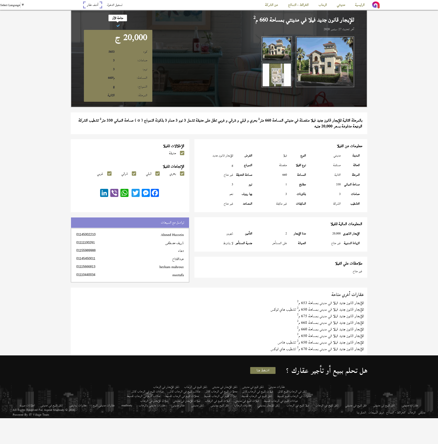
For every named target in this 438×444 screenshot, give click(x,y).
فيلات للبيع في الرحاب (217, 400)
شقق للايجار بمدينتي (269, 405)
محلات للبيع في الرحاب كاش (221, 391)
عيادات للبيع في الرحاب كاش (147, 391)
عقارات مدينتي (277, 387)
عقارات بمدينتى (77, 405)
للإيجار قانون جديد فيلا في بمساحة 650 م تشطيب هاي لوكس (317, 309)
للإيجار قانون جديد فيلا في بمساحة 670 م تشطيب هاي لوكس (317, 349)
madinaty (126, 405)
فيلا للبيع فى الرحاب (298, 405)
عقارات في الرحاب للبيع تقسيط (294, 396)
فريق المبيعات (376, 412)
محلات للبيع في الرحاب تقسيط (182, 396)
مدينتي (421, 412)
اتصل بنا (361, 412)
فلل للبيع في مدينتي (356, 405)
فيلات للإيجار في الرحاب (154, 400)
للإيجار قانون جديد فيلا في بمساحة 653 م (330, 303)
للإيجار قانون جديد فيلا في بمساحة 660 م (330, 329)
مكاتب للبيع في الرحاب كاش (184, 391)
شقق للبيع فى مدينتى (384, 405)
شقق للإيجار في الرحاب (166, 387)
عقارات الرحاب (242, 405)
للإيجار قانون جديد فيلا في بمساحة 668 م (330, 323)
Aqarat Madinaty (54, 410)
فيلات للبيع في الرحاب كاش (257, 391)
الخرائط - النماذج (395, 412)
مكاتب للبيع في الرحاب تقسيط (143, 396)
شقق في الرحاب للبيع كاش (292, 391)
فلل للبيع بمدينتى (220, 405)
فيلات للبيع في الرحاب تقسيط (220, 396)
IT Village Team (39, 414)
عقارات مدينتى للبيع (104, 405)
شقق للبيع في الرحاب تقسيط (256, 396)
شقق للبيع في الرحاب (195, 387)
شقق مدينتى (197, 405)
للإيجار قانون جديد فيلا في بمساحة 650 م (330, 336)
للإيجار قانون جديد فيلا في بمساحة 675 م (330, 316)
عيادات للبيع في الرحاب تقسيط (281, 400)
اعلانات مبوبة (27, 405)
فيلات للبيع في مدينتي (247, 400)
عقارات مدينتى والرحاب (152, 405)
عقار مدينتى (178, 405)
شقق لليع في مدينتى (253, 387)
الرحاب (412, 412)
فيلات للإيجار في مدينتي (186, 400)
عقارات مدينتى (410, 405)
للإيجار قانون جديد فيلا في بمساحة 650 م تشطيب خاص (321, 342)
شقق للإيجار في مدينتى (225, 387)
